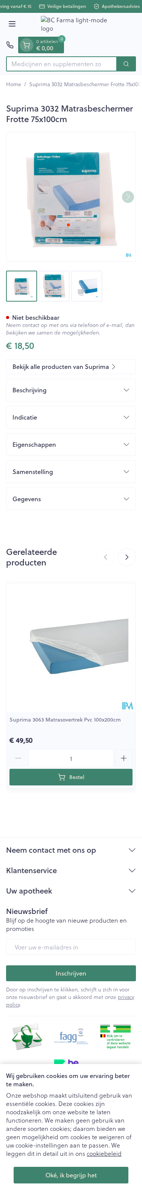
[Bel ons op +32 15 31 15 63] (10, 45)
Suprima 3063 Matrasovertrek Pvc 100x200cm (65, 719)
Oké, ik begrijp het (71, 1175)
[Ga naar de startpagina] (78, 25)
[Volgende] (128, 197)
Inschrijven (71, 973)
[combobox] (61, 63)
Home (13, 84)
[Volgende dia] (127, 557)
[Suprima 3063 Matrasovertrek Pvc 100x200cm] (71, 647)
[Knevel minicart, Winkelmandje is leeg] (26, 45)
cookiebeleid (104, 1153)
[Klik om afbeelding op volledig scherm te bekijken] (71, 196)
